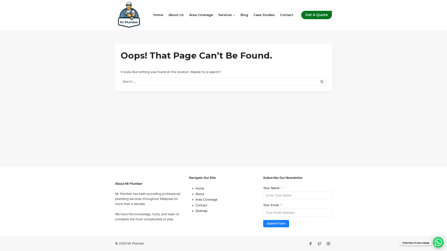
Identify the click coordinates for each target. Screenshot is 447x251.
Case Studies (264, 15)
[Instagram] (328, 243)
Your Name (271, 188)
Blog (244, 15)
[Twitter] (319, 243)
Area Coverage (201, 15)
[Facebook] (310, 243)
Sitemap (201, 211)
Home (158, 15)
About (199, 194)
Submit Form (276, 223)
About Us (176, 15)
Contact (286, 15)
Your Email (271, 205)
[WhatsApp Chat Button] (438, 242)
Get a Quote (316, 15)
